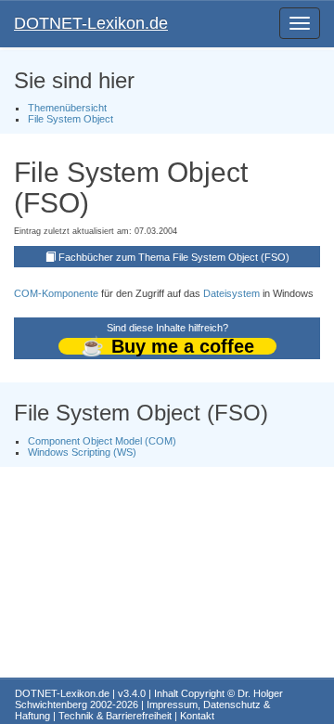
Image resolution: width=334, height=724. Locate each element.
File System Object (70, 118)
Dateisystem (231, 293)
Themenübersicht (67, 107)
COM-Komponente (56, 293)
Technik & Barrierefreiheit (115, 715)
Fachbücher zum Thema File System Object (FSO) (173, 257)
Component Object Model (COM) (102, 440)
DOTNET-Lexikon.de (91, 23)
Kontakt (197, 715)
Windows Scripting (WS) (82, 452)
